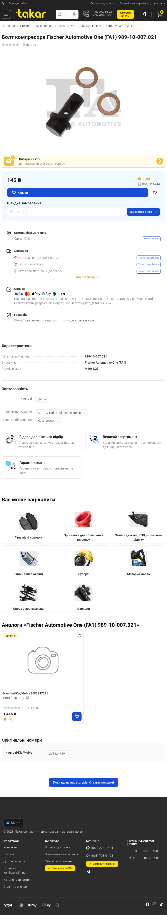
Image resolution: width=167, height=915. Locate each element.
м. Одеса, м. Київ (16, 3)
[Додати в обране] (155, 192)
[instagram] (154, 904)
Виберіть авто (29, 159)
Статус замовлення (59, 861)
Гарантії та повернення (134, 3)
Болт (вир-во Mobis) (17, 697)
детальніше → (101, 303)
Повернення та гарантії (61, 854)
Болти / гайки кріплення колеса (42, 26)
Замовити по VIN (62, 868)
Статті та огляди (15, 886)
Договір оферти (14, 861)
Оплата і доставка (57, 847)
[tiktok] (161, 904)
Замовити (141, 211)
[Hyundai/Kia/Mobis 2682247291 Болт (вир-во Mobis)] (42, 662)
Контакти (159, 3)
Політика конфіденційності (15, 870)
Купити (23, 192)
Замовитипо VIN (125, 14)
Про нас (9, 854)
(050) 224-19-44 (102, 847)
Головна (9, 26)
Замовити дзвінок (104, 863)
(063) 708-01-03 (102, 855)
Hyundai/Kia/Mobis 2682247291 (25, 693)
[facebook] (147, 904)
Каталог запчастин (17, 879)
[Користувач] (143, 14)
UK (13, 822)
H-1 (40, 399)
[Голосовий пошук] (74, 14)
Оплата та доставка (102, 3)
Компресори (46, 420)
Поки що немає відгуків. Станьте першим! (83, 782)
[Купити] (77, 716)
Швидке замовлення (24, 203)
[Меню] (6, 14)
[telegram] (88, 872)
